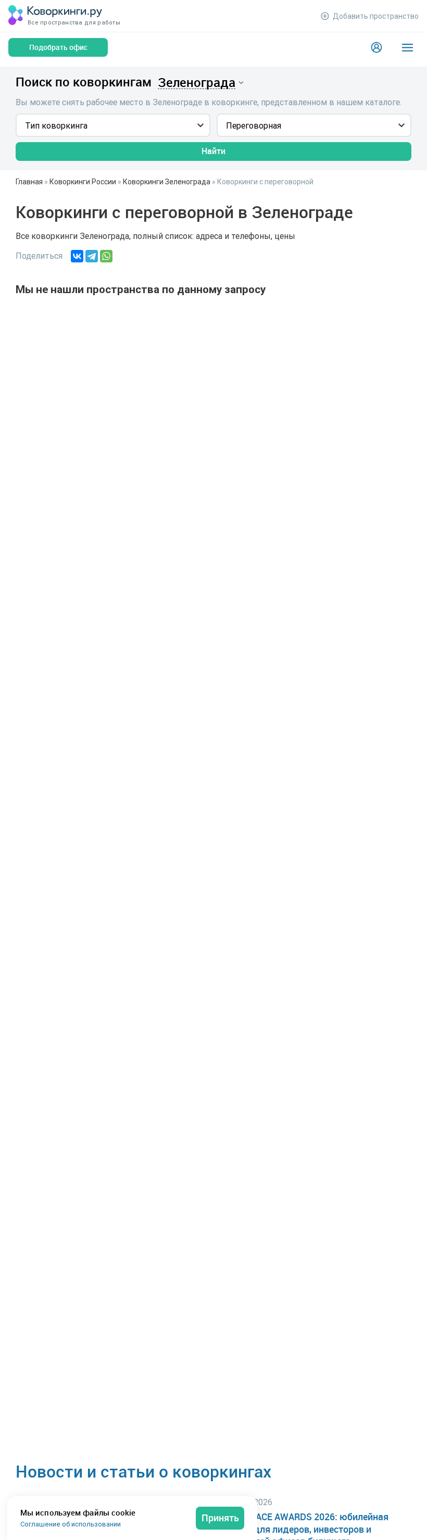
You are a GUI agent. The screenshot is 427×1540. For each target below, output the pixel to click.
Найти (213, 151)
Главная (29, 181)
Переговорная (253, 125)
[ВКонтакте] (77, 256)
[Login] (376, 47)
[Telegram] (91, 256)
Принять (220, 1517)
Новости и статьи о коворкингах (143, 1471)
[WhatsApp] (106, 256)
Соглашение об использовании (70, 1524)
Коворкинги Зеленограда (166, 181)
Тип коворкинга (56, 125)
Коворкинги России (82, 181)
